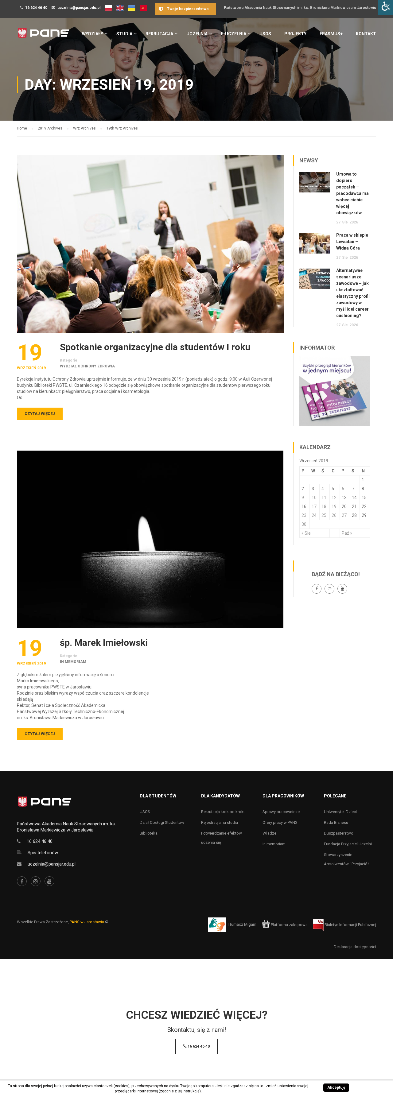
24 (314, 515)
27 (344, 515)
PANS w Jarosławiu (87, 922)
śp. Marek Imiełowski (104, 643)
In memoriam (73, 662)
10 (314, 497)
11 (323, 497)
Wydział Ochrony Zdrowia (87, 366)
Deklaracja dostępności (355, 946)
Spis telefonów (43, 852)
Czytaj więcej (40, 413)
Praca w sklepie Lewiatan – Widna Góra (352, 241)
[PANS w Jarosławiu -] (43, 36)
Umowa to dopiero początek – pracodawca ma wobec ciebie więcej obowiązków (352, 193)
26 (334, 515)
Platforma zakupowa (289, 924)
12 (334, 497)
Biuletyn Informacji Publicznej (350, 924)
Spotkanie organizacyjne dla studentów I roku (155, 347)
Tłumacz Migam (242, 924)
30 (304, 524)
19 (334, 506)
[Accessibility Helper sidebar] (385, 7)
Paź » (347, 533)
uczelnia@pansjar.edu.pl (78, 8)
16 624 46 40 (36, 8)
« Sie (306, 533)
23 (304, 515)
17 (314, 506)
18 (323, 506)
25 (323, 515)
